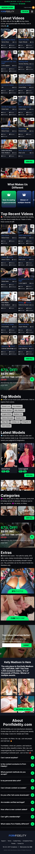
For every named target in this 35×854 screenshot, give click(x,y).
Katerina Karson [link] (24, 305)
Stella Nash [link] (5, 109)
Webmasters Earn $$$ (26, 847)
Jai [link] (2, 87)
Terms (9, 841)
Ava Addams (17, 406)
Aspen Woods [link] (23, 42)
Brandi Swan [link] (23, 131)
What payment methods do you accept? (13, 773)
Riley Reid (5, 422)
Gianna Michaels (7, 418)
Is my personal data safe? (11, 781)
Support (3, 841)
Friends (13, 843)
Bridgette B (26, 422)
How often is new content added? (14, 809)
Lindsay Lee (15, 422)
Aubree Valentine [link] (6, 348)
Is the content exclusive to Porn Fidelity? (13, 765)
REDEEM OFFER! (7, 7)
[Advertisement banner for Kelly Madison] (17, 173)
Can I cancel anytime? (9, 758)
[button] (33, 458)
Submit (26, 645)
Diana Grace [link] (5, 131)
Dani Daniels (6, 426)
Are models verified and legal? (13, 802)
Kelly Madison (19, 410)
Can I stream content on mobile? (13, 788)
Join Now (25, 11)
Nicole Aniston (7, 410)
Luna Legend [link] (5, 65)
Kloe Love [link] (22, 153)
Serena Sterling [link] (23, 64)
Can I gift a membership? (10, 817)
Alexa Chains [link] (5, 259)
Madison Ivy (18, 414)
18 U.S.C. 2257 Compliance (10, 847)
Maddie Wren (20, 418)
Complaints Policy (28, 841)
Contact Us (21, 843)
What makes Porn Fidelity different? (15, 824)
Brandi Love (6, 406)
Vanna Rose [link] (5, 42)
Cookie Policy (17, 841)
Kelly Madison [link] (5, 153)
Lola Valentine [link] (23, 348)
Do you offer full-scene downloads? (15, 795)
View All (29, 161)
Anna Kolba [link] (22, 87)
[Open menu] (32, 11)
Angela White (6, 414)
